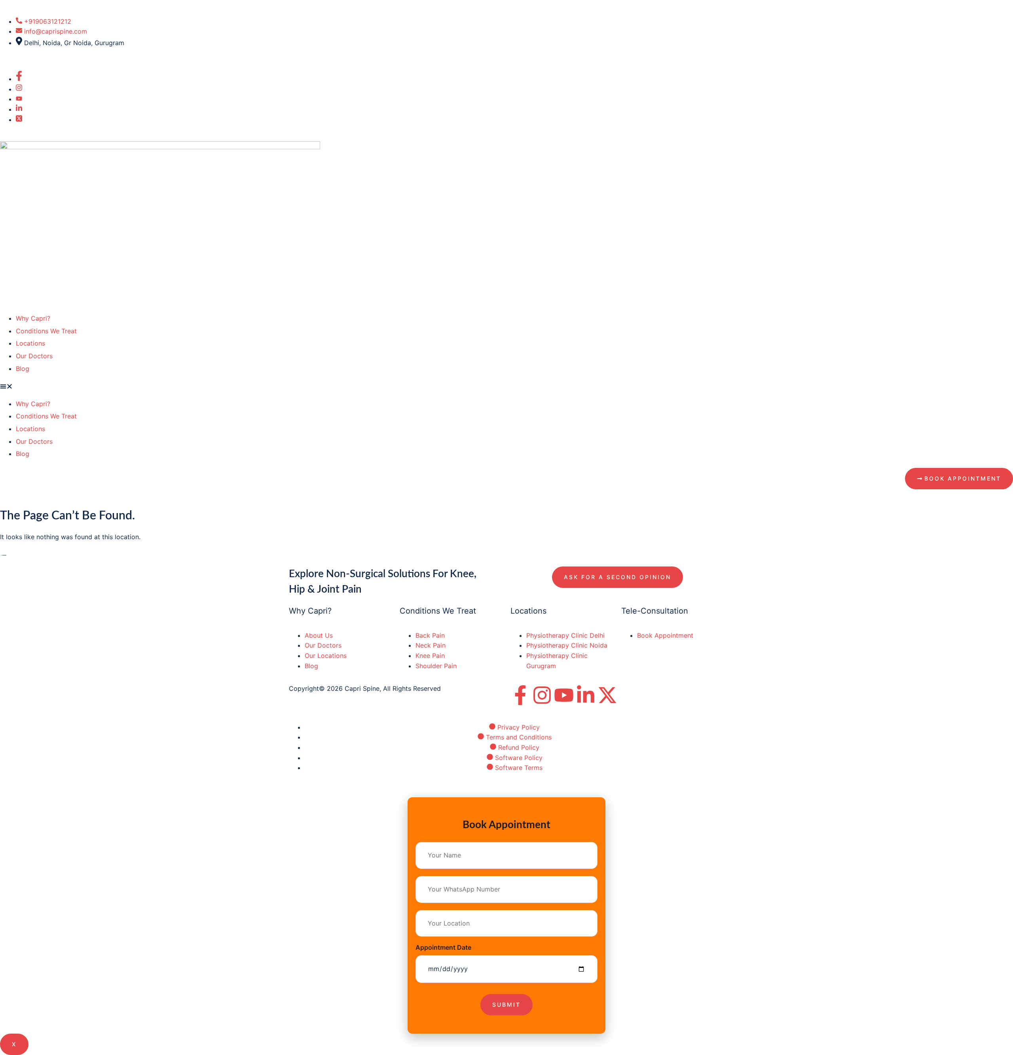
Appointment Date (443, 947)
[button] (506, 387)
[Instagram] (542, 695)
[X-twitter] (607, 695)
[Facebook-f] (520, 695)
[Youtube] (564, 695)
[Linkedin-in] (586, 695)
